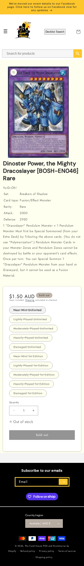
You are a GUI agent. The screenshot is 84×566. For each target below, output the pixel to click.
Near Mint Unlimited (29, 311)
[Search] (77, 53)
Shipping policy (44, 557)
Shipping (29, 300)
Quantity (14, 402)
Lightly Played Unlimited (32, 320)
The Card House (33, 546)
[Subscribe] (63, 482)
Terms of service (67, 551)
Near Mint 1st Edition (30, 357)
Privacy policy (46, 551)
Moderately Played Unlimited (35, 329)
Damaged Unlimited (29, 348)
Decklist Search (54, 31)
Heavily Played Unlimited (32, 338)
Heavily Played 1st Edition (33, 385)
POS (45, 546)
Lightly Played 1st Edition (33, 366)
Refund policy (27, 551)
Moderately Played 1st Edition (36, 375)
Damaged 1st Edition (30, 394)
